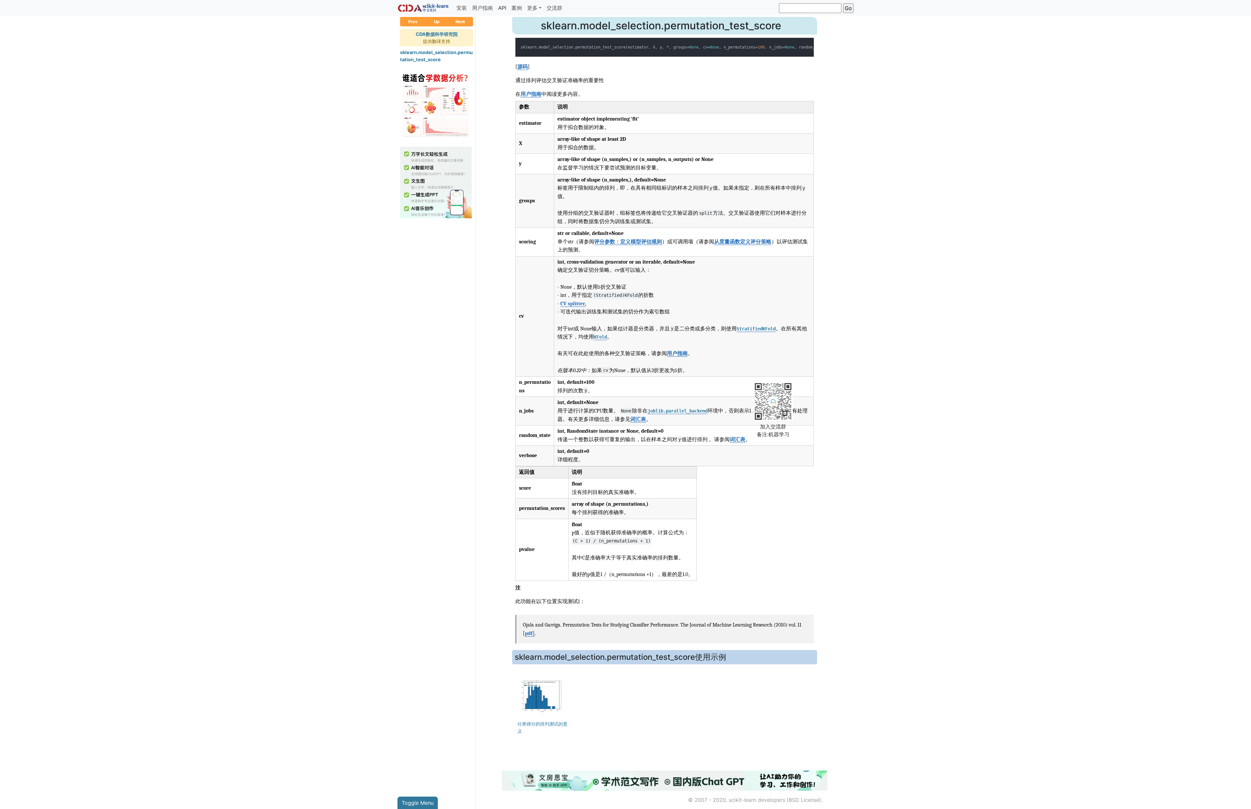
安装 (461, 8)
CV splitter (572, 304)
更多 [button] (532, 8)
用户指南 (482, 8)
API (502, 8)
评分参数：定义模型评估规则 (628, 242)
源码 (522, 67)
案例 (516, 8)
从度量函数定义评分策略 (742, 242)
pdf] (530, 633)
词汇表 (638, 419)
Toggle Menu (418, 803)
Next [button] (460, 21)
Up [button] (436, 21)
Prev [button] (413, 21)
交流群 (554, 8)
